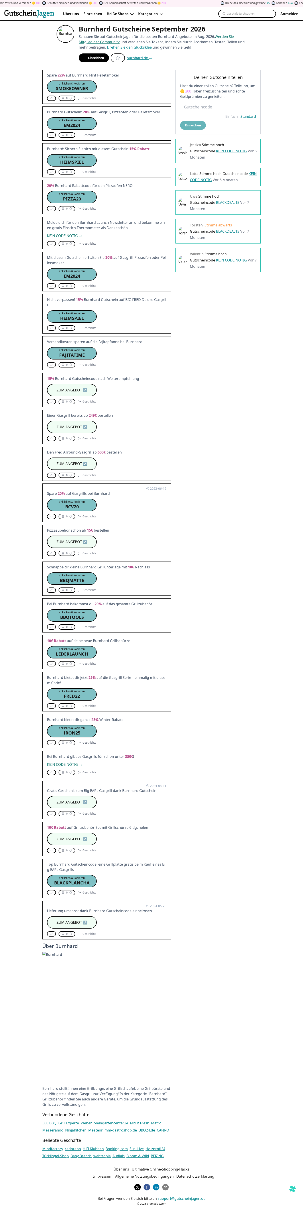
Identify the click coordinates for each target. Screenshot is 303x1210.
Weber (86, 1123)
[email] (165, 1186)
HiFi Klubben (93, 1148)
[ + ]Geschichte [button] (87, 98)
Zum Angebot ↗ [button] (72, 390)
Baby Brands (81, 1155)
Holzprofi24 (155, 1148)
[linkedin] (156, 1186)
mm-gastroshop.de (120, 1130)
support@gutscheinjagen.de (181, 1198)
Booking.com (117, 1148)
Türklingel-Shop (55, 1155)
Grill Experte (68, 1123)
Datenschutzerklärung (195, 1176)
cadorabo (73, 1148)
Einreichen (96, 58)
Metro (156, 1123)
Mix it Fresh (139, 1123)
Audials (118, 1155)
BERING (157, 1155)
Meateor (95, 1130)
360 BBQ (49, 1123)
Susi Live (137, 1148)
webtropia (102, 1155)
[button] (72, 87)
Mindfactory (52, 1148)
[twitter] (137, 1186)
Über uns (121, 1169)
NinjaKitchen (76, 1130)
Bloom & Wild (137, 1155)
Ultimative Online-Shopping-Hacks (160, 1169)
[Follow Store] (118, 57)
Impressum (102, 1176)
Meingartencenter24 (111, 1123)
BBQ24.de (147, 1130)
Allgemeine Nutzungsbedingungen (144, 1176)
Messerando (52, 1130)
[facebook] (147, 1186)
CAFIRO (163, 1130)
